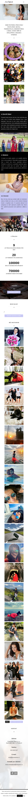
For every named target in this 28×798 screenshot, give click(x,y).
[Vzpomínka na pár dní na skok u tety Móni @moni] (14, 395)
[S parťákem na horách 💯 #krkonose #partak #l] (14, 631)
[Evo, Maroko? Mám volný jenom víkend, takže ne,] (14, 690)
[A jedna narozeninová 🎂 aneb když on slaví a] (14, 434)
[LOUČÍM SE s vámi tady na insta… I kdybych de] (14, 336)
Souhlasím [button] (20, 795)
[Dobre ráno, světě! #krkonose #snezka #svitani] (14, 611)
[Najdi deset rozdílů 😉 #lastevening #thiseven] (14, 670)
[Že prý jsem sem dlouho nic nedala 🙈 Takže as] (14, 454)
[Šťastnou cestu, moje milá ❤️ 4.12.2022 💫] (14, 375)
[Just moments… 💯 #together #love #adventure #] (14, 533)
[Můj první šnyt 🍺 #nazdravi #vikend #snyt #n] (14, 710)
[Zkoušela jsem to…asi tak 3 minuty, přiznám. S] (14, 356)
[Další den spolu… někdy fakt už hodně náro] (14, 415)
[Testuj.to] (14, 94)
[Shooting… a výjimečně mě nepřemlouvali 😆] (14, 651)
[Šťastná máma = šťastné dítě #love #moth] (14, 474)
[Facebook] (12, 773)
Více (24, 795)
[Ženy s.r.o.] (14, 51)
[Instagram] (15, 773)
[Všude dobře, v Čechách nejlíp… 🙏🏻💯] (14, 592)
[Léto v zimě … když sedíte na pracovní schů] (14, 552)
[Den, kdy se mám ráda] (14, 72)
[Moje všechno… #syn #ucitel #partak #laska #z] (14, 493)
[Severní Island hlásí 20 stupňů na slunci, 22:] (14, 513)
